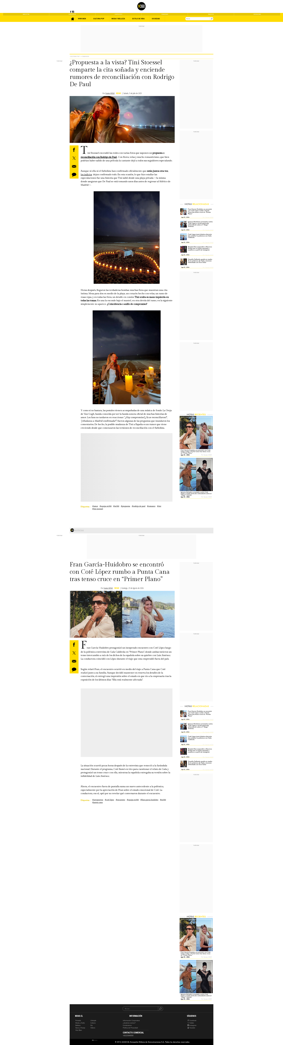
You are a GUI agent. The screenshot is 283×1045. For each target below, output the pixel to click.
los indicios (86, 174)
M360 (118, 93)
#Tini (159, 506)
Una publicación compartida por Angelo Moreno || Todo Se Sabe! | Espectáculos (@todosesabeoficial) (118, 728)
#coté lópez (109, 800)
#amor (95, 506)
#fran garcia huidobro (149, 800)
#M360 (116, 506)
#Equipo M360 (106, 506)
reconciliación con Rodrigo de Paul (99, 157)
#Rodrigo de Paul (138, 506)
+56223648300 (128, 1036)
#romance (151, 506)
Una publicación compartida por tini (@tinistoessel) (110, 473)
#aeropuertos (97, 800)
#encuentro (120, 800)
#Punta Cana (97, 802)
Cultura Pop (75, 56)
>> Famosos (84, 56)
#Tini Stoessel (97, 509)
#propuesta (125, 506)
